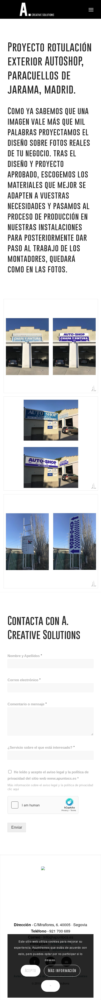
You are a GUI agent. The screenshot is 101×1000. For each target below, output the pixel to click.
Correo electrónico (24, 680)
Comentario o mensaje (27, 704)
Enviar (16, 827)
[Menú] (91, 9)
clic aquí (13, 789)
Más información (62, 970)
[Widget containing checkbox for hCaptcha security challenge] (43, 805)
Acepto (30, 970)
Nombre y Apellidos (25, 656)
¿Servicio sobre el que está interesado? (41, 747)
